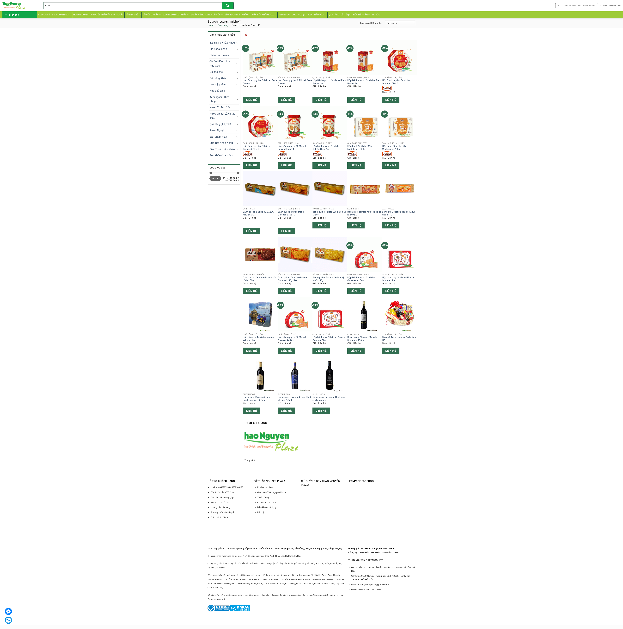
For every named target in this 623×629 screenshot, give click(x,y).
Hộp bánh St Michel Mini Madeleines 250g (359, 147)
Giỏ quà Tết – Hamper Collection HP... (399, 339)
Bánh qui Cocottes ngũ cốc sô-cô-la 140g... (364, 213)
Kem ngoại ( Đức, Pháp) (291, 15)
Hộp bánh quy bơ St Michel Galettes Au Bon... (292, 339)
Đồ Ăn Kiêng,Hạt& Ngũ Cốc (206, 15)
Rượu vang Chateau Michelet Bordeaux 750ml (362, 339)
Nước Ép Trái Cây (220, 107)
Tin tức (376, 15)
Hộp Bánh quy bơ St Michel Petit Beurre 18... (329, 82)
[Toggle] (237, 43)
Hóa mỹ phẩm (360, 15)
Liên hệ (251, 99)
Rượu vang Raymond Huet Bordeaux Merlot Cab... (256, 398)
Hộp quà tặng (217, 90)
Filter (215, 178)
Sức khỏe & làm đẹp (221, 155)
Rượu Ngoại (80, 15)
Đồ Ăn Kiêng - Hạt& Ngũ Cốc (220, 63)
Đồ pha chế (132, 15)
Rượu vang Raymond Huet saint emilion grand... (329, 398)
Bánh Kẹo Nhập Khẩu (175, 15)
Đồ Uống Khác (151, 15)
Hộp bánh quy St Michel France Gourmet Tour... (398, 279)
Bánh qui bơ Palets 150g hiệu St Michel (329, 213)
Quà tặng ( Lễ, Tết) (339, 15)
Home (211, 25)
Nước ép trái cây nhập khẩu (107, 15)
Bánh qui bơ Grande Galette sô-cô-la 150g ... (259, 279)
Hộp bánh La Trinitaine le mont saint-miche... (259, 339)
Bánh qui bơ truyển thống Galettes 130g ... (291, 213)
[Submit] (227, 5)
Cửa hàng (223, 25)
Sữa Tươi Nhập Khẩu (236, 15)
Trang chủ (44, 15)
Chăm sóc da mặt (219, 55)
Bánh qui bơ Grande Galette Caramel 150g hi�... (292, 279)
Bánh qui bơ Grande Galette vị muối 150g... (328, 279)
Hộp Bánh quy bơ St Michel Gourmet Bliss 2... (396, 82)
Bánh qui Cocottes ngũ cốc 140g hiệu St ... (398, 213)
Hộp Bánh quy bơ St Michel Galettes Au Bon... (361, 279)
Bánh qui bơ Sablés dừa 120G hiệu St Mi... (258, 213)
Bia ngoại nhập (60, 15)
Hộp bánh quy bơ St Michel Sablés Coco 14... (292, 147)
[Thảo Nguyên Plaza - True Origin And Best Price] (20, 5)
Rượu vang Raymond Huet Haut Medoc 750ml (294, 398)
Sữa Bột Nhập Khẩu (263, 15)
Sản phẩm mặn (316, 15)
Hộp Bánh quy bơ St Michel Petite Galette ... (260, 82)
